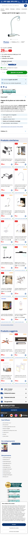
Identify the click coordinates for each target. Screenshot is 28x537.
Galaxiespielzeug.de (7, 457)
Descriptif (4, 97)
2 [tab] (13, 39)
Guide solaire (5, 436)
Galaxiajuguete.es (6, 465)
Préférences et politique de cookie (10, 430)
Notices (4, 434)
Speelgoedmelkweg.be (7, 474)
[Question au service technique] (6, 86)
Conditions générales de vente (9, 426)
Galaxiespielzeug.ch (7, 461)
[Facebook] (2, 86)
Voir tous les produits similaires (7, 325)
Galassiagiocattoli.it (7, 467)
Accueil (2, 9)
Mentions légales (6, 428)
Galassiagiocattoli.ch (7, 463)
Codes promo (6, 432)
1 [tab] (11, 39)
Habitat (7, 9)
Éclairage (12, 9)
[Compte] (23, 2)
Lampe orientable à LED (6, 218)
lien (20, 512)
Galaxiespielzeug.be (7, 472)
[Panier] (26, 2)
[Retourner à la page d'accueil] (12, 1)
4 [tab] (17, 39)
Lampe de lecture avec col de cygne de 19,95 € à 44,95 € (12, 126)
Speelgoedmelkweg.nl (7, 469)
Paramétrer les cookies (14, 528)
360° (23, 42)
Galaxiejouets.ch (6, 459)
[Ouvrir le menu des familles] (1, 1)
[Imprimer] (4, 86)
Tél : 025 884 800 (8, 390)
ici (24, 520)
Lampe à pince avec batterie (20, 218)
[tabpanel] (14, 26)
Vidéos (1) (15, 42)
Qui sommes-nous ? (7, 422)
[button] (14, 79)
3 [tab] (15, 39)
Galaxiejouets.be (6, 471)
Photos (6, 42)
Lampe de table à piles (19, 322)
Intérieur (18, 9)
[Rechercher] (25, 5)
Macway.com (5, 476)
